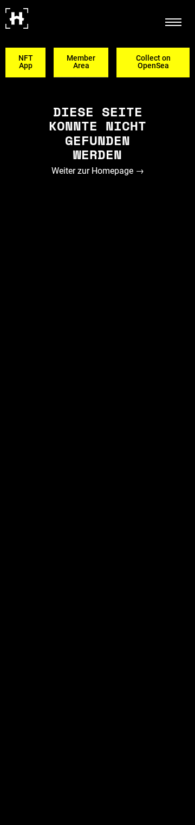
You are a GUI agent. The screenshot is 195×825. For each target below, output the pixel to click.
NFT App (25, 62)
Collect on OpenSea (153, 62)
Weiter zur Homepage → (97, 171)
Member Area (81, 62)
